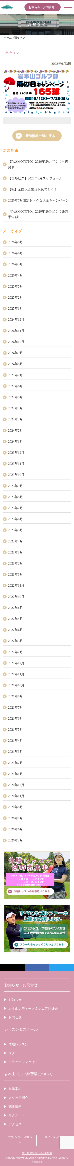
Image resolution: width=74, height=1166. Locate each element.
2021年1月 (15, 774)
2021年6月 (15, 718)
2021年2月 (15, 763)
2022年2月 (15, 652)
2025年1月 (15, 308)
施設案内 (15, 1106)
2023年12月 (16, 452)
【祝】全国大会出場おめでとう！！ (34, 189)
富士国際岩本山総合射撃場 (37, 1153)
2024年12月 (16, 319)
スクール (15, 1053)
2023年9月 (15, 486)
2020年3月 (15, 840)
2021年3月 (15, 751)
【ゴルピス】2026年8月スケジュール (35, 178)
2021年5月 (15, 729)
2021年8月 (15, 696)
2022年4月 (15, 630)
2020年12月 (16, 785)
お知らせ (15, 999)
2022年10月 (16, 596)
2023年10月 (16, 474)
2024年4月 (15, 408)
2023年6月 (15, 519)
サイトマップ (53, 1137)
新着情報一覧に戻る (40, 136)
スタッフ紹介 (18, 1097)
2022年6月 (15, 607)
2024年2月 (15, 430)
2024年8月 (15, 364)
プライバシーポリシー (20, 1140)
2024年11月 (16, 331)
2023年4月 (15, 541)
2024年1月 (15, 441)
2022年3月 (15, 641)
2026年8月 (15, 242)
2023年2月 (15, 563)
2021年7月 (15, 707)
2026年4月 (15, 275)
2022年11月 (16, 585)
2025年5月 (15, 286)
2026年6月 (15, 253)
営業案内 (15, 1089)
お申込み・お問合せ (41, 7)
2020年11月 (16, 796)
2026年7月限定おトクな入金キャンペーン (38, 200)
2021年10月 (16, 685)
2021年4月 (15, 740)
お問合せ (15, 1017)
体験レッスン (18, 1044)
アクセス (15, 1124)
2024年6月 (15, 386)
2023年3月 (15, 552)
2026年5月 (15, 264)
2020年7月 (15, 818)
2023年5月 (15, 530)
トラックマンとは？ (23, 1062)
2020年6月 (15, 829)
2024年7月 (15, 375)
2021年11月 (16, 674)
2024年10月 (16, 342)
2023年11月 (16, 463)
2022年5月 (15, 619)
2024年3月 (15, 419)
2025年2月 (15, 297)
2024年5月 (15, 397)
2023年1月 (15, 574)
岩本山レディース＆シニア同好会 (33, 1008)
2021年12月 (16, 663)
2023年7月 (15, 508)
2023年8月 (15, 497)
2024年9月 (15, 353)
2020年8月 (15, 807)
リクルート (16, 1115)
